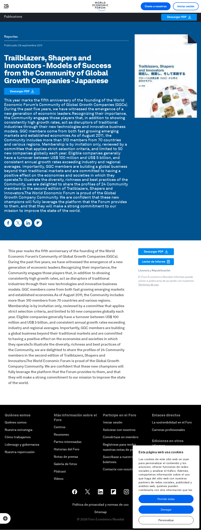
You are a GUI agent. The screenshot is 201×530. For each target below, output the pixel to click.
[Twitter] (18, 223)
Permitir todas (166, 499)
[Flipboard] (38, 223)
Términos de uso (148, 284)
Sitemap (100, 512)
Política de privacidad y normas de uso (100, 504)
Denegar (166, 509)
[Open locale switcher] (5, 518)
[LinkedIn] (28, 223)
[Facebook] (8, 223)
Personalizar (166, 520)
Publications (13, 16)
